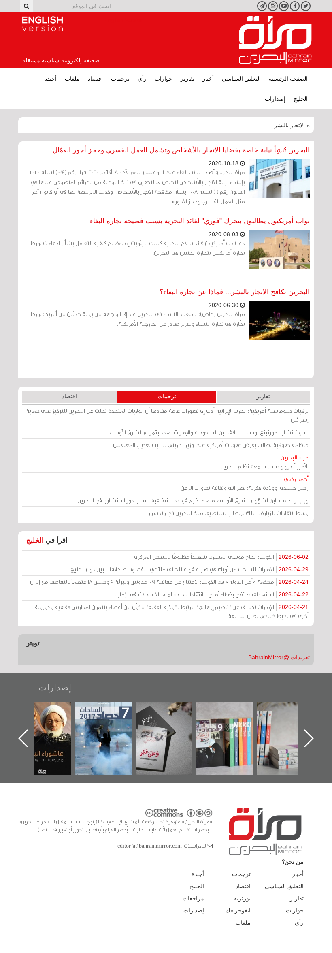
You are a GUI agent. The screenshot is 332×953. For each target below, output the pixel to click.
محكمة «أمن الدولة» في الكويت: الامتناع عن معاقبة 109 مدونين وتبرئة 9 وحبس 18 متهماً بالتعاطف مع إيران (169, 581)
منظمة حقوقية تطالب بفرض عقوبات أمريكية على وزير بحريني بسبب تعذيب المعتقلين (211, 444)
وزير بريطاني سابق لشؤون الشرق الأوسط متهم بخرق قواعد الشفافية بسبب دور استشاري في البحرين (193, 500)
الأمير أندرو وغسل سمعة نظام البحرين (264, 461)
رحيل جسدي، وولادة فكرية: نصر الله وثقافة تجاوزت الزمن (245, 483)
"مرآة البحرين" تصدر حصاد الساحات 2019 (264, 720)
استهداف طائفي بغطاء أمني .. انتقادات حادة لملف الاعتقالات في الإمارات (210, 594)
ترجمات (120, 78)
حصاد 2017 (143, 710)
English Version (42, 24)
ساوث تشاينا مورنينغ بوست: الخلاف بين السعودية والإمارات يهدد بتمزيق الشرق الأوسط (209, 432)
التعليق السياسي (241, 78)
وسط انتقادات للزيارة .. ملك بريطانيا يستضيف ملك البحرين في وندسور (228, 513)
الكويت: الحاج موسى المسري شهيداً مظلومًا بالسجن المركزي (221, 556)
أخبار (208, 78)
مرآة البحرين (275, 40)
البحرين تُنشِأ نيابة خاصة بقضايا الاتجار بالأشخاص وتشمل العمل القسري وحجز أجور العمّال (181, 150)
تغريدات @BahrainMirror (279, 657)
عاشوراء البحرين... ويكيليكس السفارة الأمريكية (81, 720)
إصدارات (275, 99)
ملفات (72, 78)
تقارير (187, 78)
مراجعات (193, 898)
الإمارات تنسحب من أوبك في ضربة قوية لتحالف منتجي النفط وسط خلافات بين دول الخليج (189, 569)
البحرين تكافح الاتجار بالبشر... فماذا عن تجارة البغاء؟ (235, 292)
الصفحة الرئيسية (288, 78)
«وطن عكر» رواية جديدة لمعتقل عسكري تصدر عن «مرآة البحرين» (203, 725)
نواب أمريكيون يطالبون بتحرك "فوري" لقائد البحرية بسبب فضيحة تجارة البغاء (200, 221)
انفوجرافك (238, 910)
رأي (142, 78)
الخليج (301, 99)
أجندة (50, 78)
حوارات (163, 78)
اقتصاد (95, 78)
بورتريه (242, 898)
